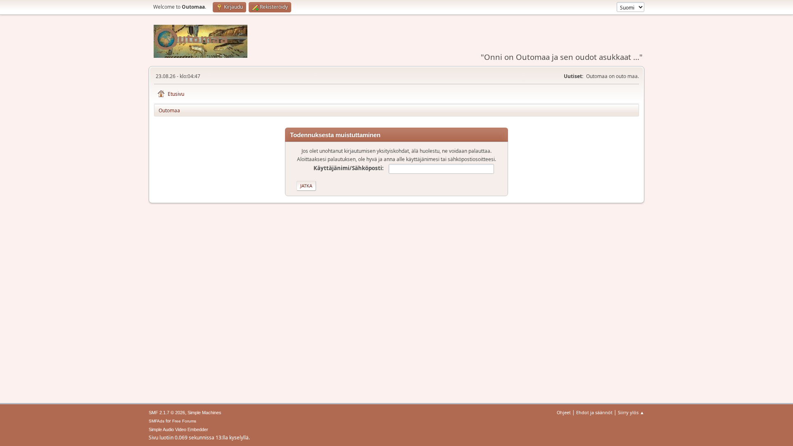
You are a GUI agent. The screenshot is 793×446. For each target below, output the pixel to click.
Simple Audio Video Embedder (178, 429)
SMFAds (156, 421)
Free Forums (184, 421)
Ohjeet (564, 412)
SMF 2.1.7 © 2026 (167, 412)
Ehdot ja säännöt (594, 412)
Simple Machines (204, 412)
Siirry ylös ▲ (631, 412)
